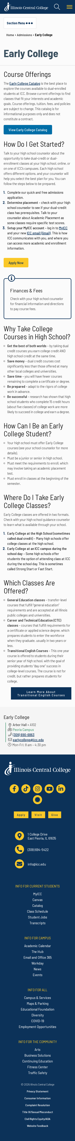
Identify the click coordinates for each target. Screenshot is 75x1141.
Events (37, 975)
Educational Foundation (37, 1009)
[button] (57, 7)
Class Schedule (37, 911)
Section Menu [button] (16, 23)
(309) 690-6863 (23, 734)
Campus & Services (37, 998)
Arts (37, 1049)
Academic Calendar (37, 946)
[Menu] (69, 7)
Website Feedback (37, 1125)
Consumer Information (37, 1098)
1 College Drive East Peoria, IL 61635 (42, 836)
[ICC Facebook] (14, 788)
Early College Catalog (24, 83)
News (37, 969)
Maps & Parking (37, 1003)
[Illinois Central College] (26, 6)
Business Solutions (37, 1055)
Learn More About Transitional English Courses (41, 693)
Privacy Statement (37, 1091)
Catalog (37, 905)
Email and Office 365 (37, 957)
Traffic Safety (37, 1073)
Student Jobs (37, 917)
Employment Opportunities (37, 1027)
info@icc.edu (37, 864)
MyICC (63, 228)
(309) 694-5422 (38, 850)
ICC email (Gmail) (39, 233)
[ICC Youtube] (49, 788)
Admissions (24, 35)
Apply (21, 815)
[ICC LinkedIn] (60, 788)
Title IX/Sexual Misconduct (37, 1112)
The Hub (37, 951)
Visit (38, 815)
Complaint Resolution (37, 1105)
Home (10, 35)
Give (54, 815)
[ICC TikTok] (25, 788)
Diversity (37, 1015)
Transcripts (37, 923)
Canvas (37, 900)
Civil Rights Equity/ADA (37, 1119)
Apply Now (16, 262)
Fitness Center (37, 1067)
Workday (37, 963)
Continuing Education (37, 1061)
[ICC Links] (37, 799)
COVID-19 (37, 1021)
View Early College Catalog (28, 130)
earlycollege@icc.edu (28, 739)
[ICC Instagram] (37, 788)
